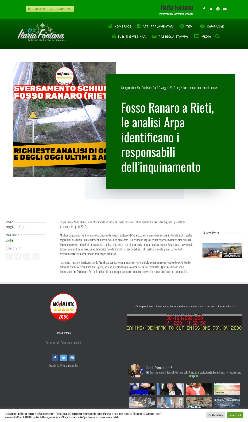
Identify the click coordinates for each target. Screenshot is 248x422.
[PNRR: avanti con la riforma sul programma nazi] (142, 389)
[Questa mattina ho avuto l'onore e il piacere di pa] (170, 402)
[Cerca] (217, 36)
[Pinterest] (35, 256)
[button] (205, 251)
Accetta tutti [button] (235, 415)
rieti (199, 87)
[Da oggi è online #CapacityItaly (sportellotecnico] (227, 389)
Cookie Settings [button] (215, 415)
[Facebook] (9, 256)
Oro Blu (136, 87)
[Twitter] (18, 256)
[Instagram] (72, 358)
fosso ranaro (189, 87)
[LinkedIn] (26, 256)
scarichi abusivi (210, 87)
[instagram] (218, 8)
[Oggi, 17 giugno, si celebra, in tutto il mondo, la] (199, 402)
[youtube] (224, 8)
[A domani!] (227, 402)
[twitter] (211, 8)
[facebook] (204, 8)
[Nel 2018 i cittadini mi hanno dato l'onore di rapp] (199, 389)
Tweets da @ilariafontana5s (63, 365)
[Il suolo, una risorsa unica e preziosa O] (170, 389)
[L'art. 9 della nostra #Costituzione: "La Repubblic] (142, 402)
